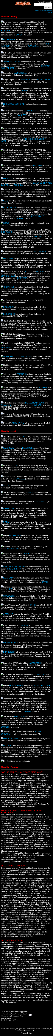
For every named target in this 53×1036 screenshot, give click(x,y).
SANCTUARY (8, 448)
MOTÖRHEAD (15, 535)
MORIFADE (43, 387)
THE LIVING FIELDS (11, 62)
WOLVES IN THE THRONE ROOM (17, 356)
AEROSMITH (8, 614)
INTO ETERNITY (14, 569)
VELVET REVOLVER (42, 685)
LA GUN (19, 35)
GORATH (27, 553)
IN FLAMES (8, 746)
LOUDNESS (26, 712)
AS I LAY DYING (40, 252)
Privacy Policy (26, 1033)
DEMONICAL (6, 347)
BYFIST (32, 605)
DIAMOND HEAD (8, 276)
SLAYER (28, 272)
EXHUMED (37, 183)
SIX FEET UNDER (30, 139)
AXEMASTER (35, 663)
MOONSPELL (32, 46)
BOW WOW (23, 625)
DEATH (41, 403)
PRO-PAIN (37, 166)
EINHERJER (41, 674)
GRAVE (6, 223)
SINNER (6, 522)
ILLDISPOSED (9, 314)
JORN (10, 589)
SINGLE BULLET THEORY (14, 567)
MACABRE (7, 179)
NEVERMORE (28, 448)
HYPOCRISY (6, 31)
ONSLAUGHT (6, 232)
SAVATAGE (20, 479)
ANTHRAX (40, 272)
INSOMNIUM (8, 307)
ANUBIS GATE (18, 423)
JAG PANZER (12, 549)
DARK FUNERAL (44, 80)
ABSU (24, 91)
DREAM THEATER (10, 643)
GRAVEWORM (9, 596)
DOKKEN (5, 727)
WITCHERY (25, 80)
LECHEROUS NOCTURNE (13, 104)
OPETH (44, 582)
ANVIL (30, 493)
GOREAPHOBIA (9, 208)
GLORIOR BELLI (20, 73)
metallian (12, 1029)
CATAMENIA (22, 374)
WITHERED (18, 185)
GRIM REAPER (39, 236)
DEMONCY (20, 218)
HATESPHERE (9, 40)
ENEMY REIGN (30, 111)
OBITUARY (38, 405)
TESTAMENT (8, 287)
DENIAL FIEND (31, 403)
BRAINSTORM (9, 652)
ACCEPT (6, 486)
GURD (5, 201)
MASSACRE (6, 405)
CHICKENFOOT (41, 502)
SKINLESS (22, 115)
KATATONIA (8, 578)
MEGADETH (8, 259)
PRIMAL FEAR (9, 509)
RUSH (24, 437)
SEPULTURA (22, 278)
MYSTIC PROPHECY (12, 739)
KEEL (15, 465)
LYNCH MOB (19, 716)
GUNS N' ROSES (16, 685)
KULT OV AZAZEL (37, 216)
